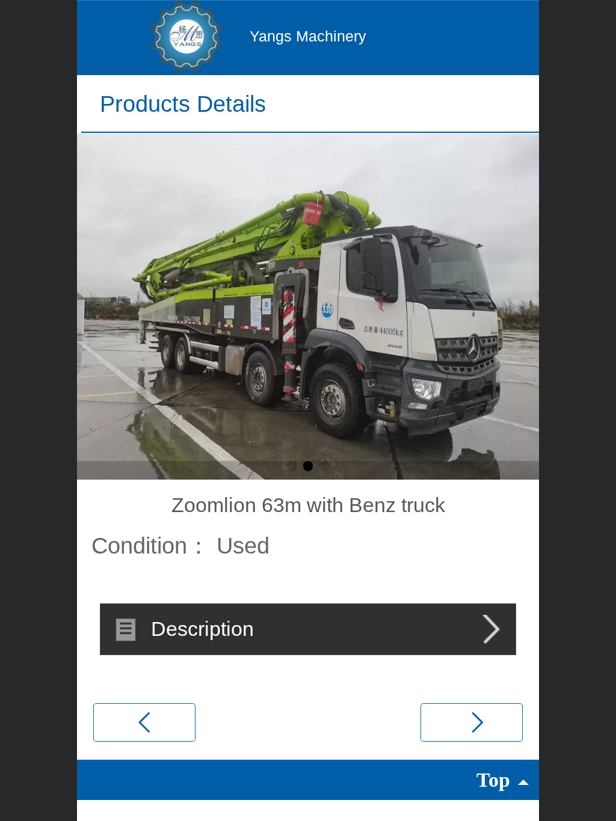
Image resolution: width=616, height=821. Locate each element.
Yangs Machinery (308, 36)
